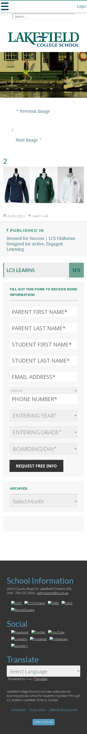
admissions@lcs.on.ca (52, 593)
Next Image (27, 140)
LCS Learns (21, 270)
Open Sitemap (44, 722)
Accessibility (18, 709)
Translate (40, 679)
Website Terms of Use (63, 709)
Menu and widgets (4, 6)
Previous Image (35, 111)
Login (81, 6)
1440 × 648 (40, 216)
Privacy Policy (37, 709)
